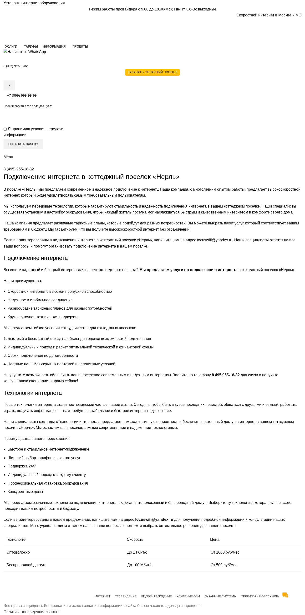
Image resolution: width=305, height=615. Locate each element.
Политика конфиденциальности (32, 612)
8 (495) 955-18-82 (19, 169)
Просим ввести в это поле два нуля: (28, 106)
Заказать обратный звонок (152, 72)
